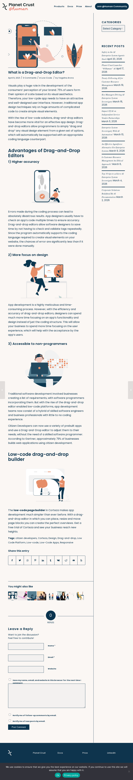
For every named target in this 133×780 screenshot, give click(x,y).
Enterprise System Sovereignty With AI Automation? (111, 131)
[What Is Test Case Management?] (80, 595)
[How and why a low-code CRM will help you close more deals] (51, 595)
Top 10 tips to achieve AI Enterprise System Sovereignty (113, 177)
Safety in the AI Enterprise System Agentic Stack (113, 55)
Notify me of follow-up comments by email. (34, 715)
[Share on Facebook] (12, 560)
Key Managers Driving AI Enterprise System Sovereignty (113, 98)
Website (52, 668)
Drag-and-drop (67, 538)
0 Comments (29, 77)
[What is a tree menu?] (70, 595)
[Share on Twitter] (20, 560)
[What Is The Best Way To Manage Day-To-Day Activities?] (22, 595)
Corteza (42, 538)
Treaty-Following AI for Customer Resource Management (112, 81)
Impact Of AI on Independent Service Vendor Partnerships (111, 114)
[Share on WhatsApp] (27, 560)
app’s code (28, 220)
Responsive (66, 542)
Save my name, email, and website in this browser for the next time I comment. (47, 681)
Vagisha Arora (66, 77)
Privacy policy (71, 775)
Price (85, 752)
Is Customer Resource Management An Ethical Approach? (112, 161)
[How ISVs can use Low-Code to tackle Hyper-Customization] (31, 595)
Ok (57, 775)
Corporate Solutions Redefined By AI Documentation (111, 193)
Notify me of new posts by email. (29, 721)
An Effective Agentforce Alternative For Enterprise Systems (113, 147)
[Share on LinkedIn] (43, 560)
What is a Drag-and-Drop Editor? (36, 72)
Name (51, 645)
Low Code (47, 77)
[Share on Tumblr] (50, 560)
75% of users (65, 90)
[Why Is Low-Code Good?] (41, 595)
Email (51, 657)
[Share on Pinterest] (35, 560)
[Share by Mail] (73, 560)
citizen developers (26, 538)
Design (52, 538)
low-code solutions (40, 118)
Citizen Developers (20, 426)
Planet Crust (39, 752)
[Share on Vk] (58, 560)
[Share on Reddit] (66, 560)
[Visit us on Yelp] (81, 560)
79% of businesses (67, 439)
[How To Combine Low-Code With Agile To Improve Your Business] (12, 595)
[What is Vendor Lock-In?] (130, 390)
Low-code (33, 542)
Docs (60, 752)
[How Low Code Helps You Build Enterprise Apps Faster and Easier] (2, 390)
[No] (129, 771)
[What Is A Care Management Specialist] (60, 595)
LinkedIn (111, 752)
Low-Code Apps (49, 542)
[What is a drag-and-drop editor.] (46, 45)
